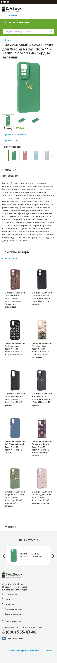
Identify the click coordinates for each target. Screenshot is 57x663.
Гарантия (9, 604)
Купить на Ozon (12, 140)
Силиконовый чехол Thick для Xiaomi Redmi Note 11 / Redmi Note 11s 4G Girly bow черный (15, 349)
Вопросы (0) (10, 175)
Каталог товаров (19, 22)
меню (6, 2)
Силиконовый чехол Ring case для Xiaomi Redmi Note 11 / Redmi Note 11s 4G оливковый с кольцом (15, 498)
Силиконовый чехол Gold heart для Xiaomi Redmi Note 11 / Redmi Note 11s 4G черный (42, 399)
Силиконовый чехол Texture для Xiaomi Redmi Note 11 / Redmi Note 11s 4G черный (15, 399)
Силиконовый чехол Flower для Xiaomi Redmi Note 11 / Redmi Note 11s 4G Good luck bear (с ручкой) (42, 448)
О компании (11, 594)
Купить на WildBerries (15, 134)
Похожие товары (16, 252)
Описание (9, 170)
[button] (51, 155)
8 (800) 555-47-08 (19, 632)
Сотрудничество (13, 621)
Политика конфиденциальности (24, 650)
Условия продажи (13, 609)
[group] (13, 155)
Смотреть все (9, 258)
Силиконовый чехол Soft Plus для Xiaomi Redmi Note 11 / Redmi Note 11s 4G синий (15, 447)
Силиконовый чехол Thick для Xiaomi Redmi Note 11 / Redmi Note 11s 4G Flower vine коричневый (15, 299)
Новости (9, 599)
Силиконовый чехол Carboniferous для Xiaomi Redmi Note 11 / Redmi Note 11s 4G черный (42, 298)
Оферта (48, 650)
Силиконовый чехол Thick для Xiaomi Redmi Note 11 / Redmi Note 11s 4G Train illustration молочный (42, 350)
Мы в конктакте (15, 638)
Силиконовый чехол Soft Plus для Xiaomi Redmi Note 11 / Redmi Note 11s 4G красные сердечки (42, 497)
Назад (7, 40)
